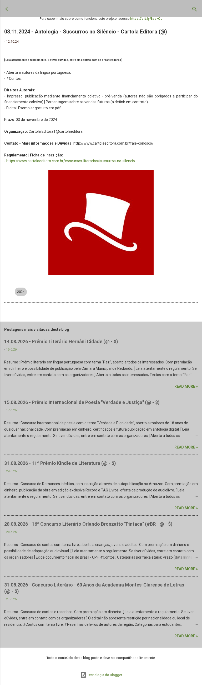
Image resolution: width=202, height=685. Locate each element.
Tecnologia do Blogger (104, 675)
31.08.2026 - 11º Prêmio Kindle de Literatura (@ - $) (60, 463)
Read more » (186, 386)
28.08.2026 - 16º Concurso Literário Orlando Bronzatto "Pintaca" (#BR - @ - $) (88, 524)
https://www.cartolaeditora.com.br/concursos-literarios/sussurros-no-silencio (70, 161)
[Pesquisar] (194, 10)
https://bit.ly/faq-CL (146, 19)
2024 (20, 292)
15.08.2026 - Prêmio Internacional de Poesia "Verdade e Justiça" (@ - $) (82, 402)
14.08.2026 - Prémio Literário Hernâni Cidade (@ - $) (61, 341)
